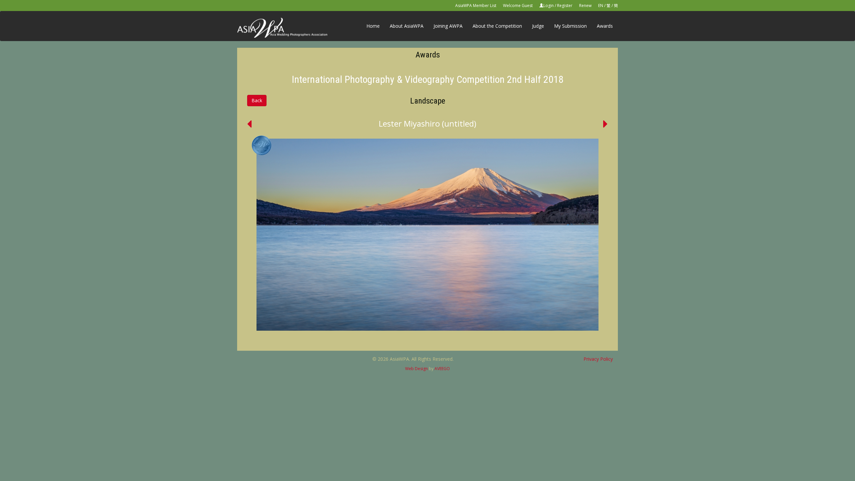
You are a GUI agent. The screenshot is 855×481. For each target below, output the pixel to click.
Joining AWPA (448, 26)
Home (373, 26)
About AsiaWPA (406, 26)
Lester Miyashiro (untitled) (427, 123)
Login (548, 5)
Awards (605, 26)
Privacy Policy (598, 359)
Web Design (416, 368)
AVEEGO (442, 368)
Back (256, 100)
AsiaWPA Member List (475, 5)
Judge (538, 26)
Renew (585, 5)
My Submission (570, 26)
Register (564, 5)
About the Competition (497, 26)
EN (600, 5)
